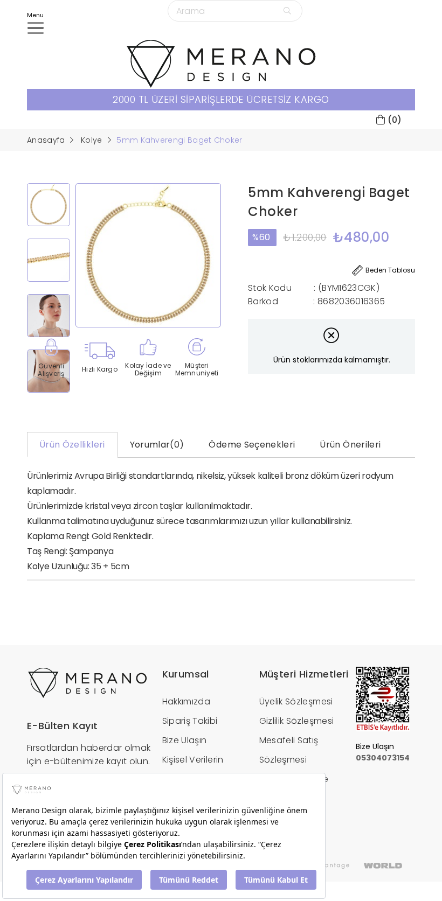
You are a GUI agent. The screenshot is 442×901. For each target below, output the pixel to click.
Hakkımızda (186, 701)
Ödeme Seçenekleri (252, 444)
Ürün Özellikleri (72, 444)
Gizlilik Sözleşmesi (296, 721)
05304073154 (383, 757)
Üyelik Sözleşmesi (296, 701)
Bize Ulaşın (184, 740)
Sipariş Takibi (190, 721)
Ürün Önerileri (350, 444)
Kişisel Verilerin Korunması (193, 769)
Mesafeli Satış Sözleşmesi (289, 750)
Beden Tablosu (390, 270)
